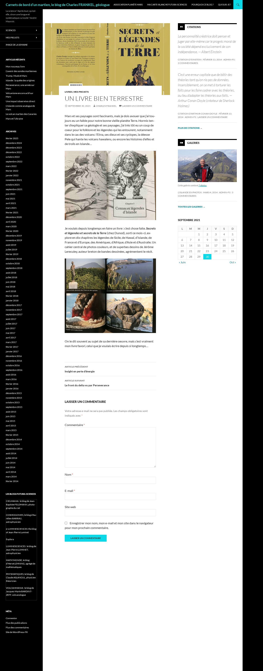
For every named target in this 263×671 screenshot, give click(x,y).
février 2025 (12, 138)
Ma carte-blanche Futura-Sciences (167, 4)
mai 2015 (10, 420)
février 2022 (12, 170)
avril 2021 (11, 203)
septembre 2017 (14, 314)
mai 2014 (10, 467)
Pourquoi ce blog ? (203, 4)
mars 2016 (11, 379)
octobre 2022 (13, 156)
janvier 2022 (12, 175)
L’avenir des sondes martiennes (21, 71)
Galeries (193, 142)
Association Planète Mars (128, 4)
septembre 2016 (14, 370)
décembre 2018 (14, 258)
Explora (10, 539)
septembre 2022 (14, 161)
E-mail (70, 490)
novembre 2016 (14, 360)
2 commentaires (188, 63)
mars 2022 (11, 166)
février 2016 (12, 383)
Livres (69, 91)
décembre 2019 (14, 235)
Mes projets (81, 91)
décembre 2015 (14, 393)
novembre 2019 (14, 240)
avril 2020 (11, 221)
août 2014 (11, 453)
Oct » (233, 262)
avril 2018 (11, 291)
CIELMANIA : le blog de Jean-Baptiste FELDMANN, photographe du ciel (20, 504)
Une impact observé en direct (20, 101)
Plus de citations (190, 127)
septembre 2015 (14, 407)
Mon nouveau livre (15, 66)
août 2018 (11, 272)
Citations (194, 27)
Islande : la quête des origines (20, 80)
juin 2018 (10, 281)
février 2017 (12, 346)
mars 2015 (11, 430)
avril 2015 (11, 425)
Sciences (11, 30)
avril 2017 (11, 337)
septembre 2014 (14, 448)
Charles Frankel (106, 105)
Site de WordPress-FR (17, 632)
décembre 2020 (14, 217)
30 (207, 256)
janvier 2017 (12, 351)
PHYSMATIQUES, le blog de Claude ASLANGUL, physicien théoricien (21, 577)
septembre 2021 (14, 189)
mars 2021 (11, 207)
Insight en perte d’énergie (80, 369)
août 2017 (11, 319)
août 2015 (11, 411)
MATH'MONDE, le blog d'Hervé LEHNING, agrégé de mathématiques (20, 563)
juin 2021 (10, 193)
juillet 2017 (11, 323)
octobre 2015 (13, 402)
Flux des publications (16, 622)
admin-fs (229, 59)
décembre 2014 (14, 439)
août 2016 (11, 374)
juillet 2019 (11, 249)
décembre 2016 (14, 356)
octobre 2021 (13, 184)
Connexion (11, 618)
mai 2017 (10, 332)
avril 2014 (11, 471)
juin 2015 (10, 416)
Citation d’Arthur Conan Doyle (197, 113)
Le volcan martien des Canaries (21, 114)
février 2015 (12, 434)
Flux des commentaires (17, 627)
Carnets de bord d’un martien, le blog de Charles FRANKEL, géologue (58, 5)
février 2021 (12, 212)
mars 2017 (11, 342)
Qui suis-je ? (224, 4)
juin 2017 (10, 328)
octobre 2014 (13, 444)
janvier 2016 (12, 388)
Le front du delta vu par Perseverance (87, 383)
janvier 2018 (12, 300)
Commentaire (75, 425)
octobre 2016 (13, 365)
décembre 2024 (14, 142)
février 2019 (12, 254)
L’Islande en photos (190, 192)
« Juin (182, 262)
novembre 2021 (14, 180)
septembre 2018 (14, 268)
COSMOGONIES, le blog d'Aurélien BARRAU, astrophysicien (21, 518)
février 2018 (12, 295)
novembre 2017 (14, 309)
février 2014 (12, 481)
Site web (70, 507)
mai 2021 (10, 198)
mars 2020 (11, 226)
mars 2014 (11, 476)
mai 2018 (10, 286)
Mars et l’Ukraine (14, 118)
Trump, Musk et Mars (16, 75)
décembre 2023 (14, 147)
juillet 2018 (11, 277)
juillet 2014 (11, 458)
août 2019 (11, 244)
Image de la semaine (17, 44)
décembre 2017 (14, 305)
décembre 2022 (14, 152)
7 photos (203, 185)
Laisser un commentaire (137, 105)
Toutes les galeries (191, 206)
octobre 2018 (13, 263)
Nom (69, 474)
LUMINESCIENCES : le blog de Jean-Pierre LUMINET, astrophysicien (21, 550)
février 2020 (12, 231)
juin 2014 (10, 462)
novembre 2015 (14, 397)
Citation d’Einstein (189, 59)
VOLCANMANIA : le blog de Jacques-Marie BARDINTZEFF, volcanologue (20, 591)
